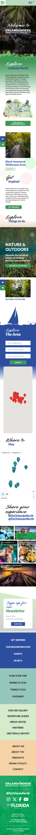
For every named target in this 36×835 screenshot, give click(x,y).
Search (18, 362)
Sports (18, 660)
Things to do (18, 689)
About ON (18, 746)
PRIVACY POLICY (18, 763)
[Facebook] (20, 799)
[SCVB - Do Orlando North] (18, 30)
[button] (19, 401)
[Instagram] (8, 799)
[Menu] (3, 3)
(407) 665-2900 (19, 820)
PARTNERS (18, 727)
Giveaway (18, 696)
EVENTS (18, 653)
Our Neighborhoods (18, 647)
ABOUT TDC (18, 752)
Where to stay (18, 682)
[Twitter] (14, 799)
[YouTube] (26, 799)
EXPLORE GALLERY (18, 710)
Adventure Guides (18, 716)
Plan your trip (18, 675)
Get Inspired (18, 640)
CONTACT (18, 769)
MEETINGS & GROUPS (18, 733)
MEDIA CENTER (18, 722)
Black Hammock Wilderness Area (16, 163)
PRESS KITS (18, 757)
